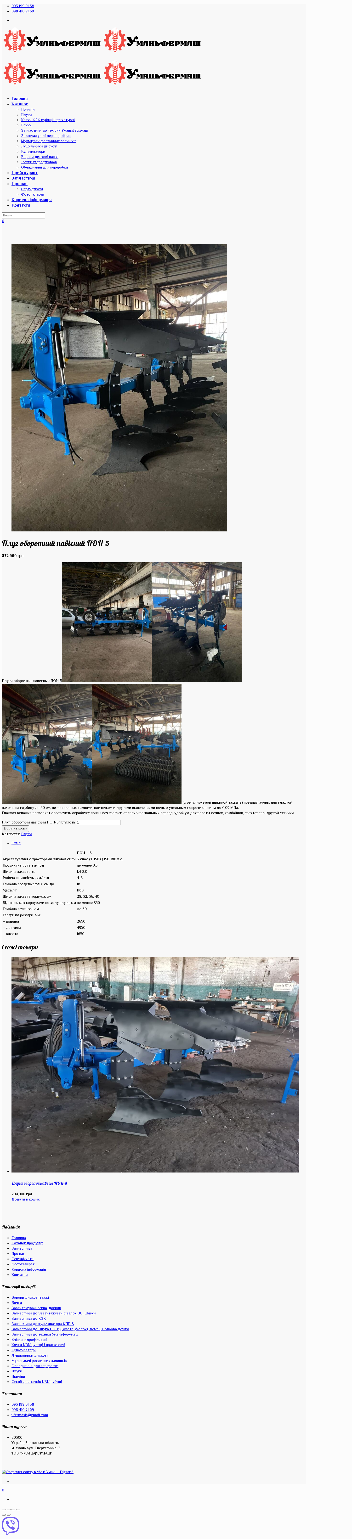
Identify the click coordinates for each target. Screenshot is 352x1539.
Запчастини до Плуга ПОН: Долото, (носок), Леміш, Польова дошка (70, 1329)
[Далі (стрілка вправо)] (9, 1515)
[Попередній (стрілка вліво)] (4, 1515)
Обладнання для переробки (34, 1366)
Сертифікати (22, 1259)
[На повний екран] (13, 1509)
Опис (16, 843)
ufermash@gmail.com (29, 1415)
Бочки (16, 1303)
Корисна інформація (28, 1270)
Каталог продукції (27, 1243)
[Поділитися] (9, 1509)
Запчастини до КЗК (28, 1319)
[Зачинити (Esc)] (4, 1509)
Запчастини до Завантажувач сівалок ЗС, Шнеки (53, 1314)
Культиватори (23, 1350)
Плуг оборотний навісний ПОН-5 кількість (38, 823)
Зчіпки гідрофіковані (29, 1340)
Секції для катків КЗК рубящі (36, 1382)
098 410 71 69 (22, 12)
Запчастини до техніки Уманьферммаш (44, 1335)
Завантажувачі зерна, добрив (36, 1308)
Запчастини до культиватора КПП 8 (42, 1324)
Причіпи (18, 1377)
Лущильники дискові (29, 1356)
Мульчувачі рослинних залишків (39, 1361)
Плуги (26, 834)
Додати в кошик (15, 828)
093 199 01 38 (22, 6)
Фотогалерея (22, 1265)
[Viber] (176, 1527)
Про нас (18, 1254)
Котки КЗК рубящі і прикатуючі (38, 1345)
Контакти (19, 1275)
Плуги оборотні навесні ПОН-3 (39, 1183)
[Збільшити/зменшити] (18, 1509)
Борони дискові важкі (30, 1298)
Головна (18, 1238)
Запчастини (21, 1249)
